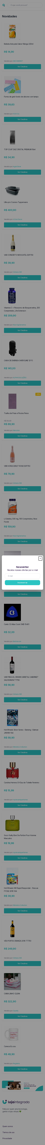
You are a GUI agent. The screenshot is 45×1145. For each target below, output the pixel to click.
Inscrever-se (22, 583)
